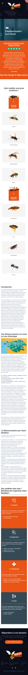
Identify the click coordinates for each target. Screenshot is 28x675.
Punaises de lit (14, 218)
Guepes (13, 126)
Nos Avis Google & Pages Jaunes (14, 75)
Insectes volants (14, 106)
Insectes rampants (13, 198)
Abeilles (13, 182)
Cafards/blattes (13, 255)
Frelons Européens (14, 145)
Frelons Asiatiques (13, 164)
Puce (14, 237)
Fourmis (13, 274)
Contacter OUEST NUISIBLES (14, 642)
